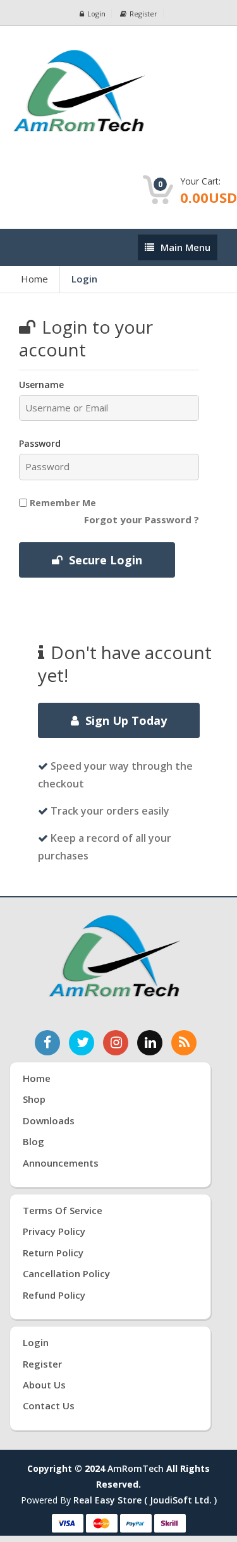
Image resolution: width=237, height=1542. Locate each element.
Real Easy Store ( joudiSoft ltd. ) (145, 1500)
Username (41, 385)
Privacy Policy (54, 1231)
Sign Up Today (126, 720)
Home (34, 278)
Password (40, 443)
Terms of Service (62, 1210)
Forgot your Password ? (141, 519)
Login (96, 13)
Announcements (61, 1162)
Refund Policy (54, 1295)
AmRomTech (135, 1468)
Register (143, 13)
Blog (33, 1141)
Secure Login (105, 560)
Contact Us (49, 1405)
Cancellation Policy (66, 1273)
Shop (34, 1099)
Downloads (49, 1120)
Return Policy (53, 1252)
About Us (44, 1384)
